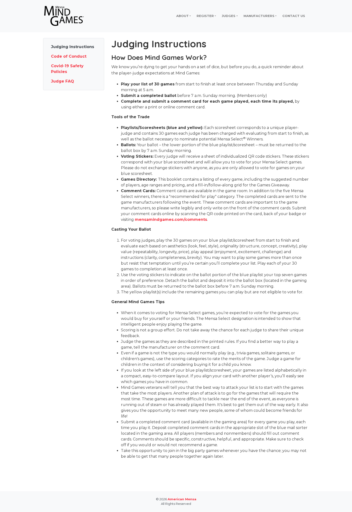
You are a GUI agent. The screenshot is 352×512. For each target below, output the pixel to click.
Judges (228, 16)
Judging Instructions (72, 47)
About (182, 16)
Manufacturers (259, 16)
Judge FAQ (62, 81)
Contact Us (293, 16)
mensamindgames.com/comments (171, 219)
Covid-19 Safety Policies (67, 69)
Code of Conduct (68, 56)
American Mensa (182, 499)
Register (205, 16)
